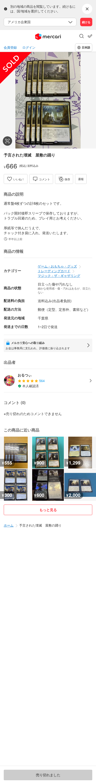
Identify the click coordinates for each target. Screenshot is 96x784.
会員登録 (10, 47)
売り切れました (48, 774)
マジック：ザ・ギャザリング (59, 275)
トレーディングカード (54, 270)
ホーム (9, 525)
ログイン (28, 47)
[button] (81, 36)
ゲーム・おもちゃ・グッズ (57, 266)
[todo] (90, 36)
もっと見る (48, 509)
